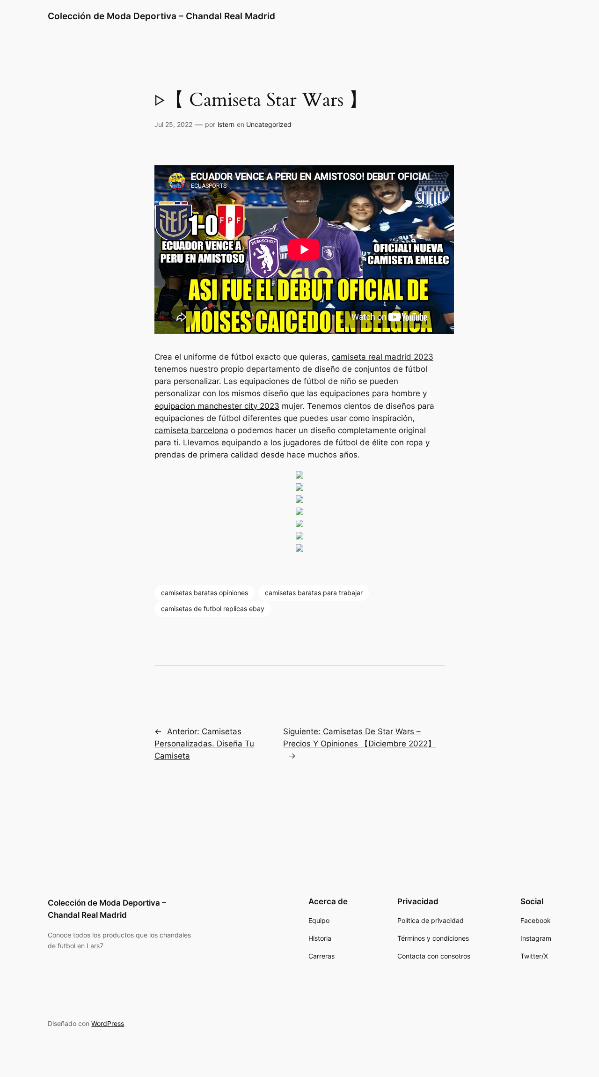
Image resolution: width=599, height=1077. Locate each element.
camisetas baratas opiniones (204, 593)
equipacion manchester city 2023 (216, 406)
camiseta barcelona (191, 430)
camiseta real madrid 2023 (382, 356)
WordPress (107, 1023)
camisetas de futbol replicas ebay (212, 608)
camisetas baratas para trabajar (314, 593)
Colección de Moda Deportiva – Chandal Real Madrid (161, 16)
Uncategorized (269, 124)
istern (226, 124)
